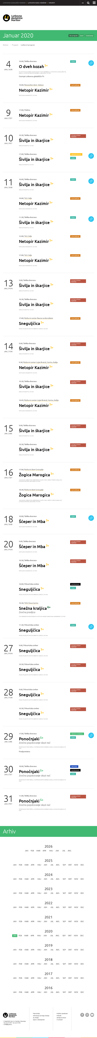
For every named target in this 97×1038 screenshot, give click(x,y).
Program (15, 45)
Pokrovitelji (36, 1013)
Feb (32, 851)
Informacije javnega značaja (41, 1015)
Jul (63, 851)
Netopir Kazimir (34, 90)
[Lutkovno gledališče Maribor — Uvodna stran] (13, 18)
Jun (57, 851)
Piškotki (59, 1015)
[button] (94, 3)
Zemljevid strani (61, 1017)
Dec (82, 865)
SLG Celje (28, 198)
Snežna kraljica (33, 608)
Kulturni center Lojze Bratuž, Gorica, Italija (41, 362)
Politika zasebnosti (62, 1013)
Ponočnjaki (29, 738)
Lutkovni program (28, 45)
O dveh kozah (31, 66)
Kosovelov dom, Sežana (34, 85)
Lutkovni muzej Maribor (37, 3)
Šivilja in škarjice (34, 140)
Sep (64, 865)
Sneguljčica (29, 323)
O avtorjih (60, 1019)
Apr (44, 851)
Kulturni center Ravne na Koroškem (39, 318)
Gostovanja (89, 35)
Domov (5, 45)
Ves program (73, 35)
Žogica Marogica (34, 474)
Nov (76, 865)
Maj (51, 851)
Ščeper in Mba (32, 521)
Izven (82, 35)
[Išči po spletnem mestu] (88, 3)
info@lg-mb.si (8, 1024)
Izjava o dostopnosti (39, 1019)
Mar (38, 851)
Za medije (36, 1017)
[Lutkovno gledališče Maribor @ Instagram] (87, 1015)
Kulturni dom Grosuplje (34, 470)
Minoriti (52, 3)
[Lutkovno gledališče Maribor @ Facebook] (82, 1015)
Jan (26, 851)
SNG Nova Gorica (31, 603)
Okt (70, 865)
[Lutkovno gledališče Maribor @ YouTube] (92, 1015)
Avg (69, 851)
